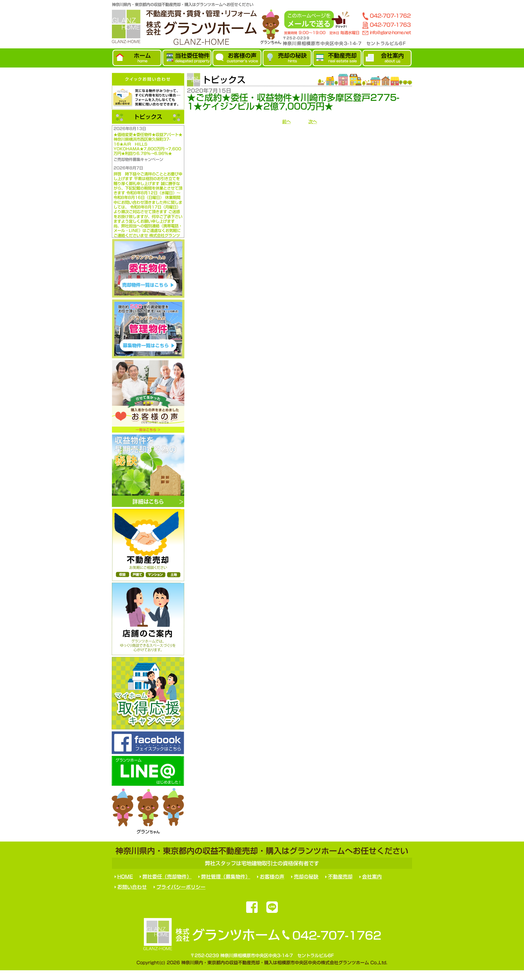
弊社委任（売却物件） (167, 876)
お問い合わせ (132, 886)
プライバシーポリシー (181, 886)
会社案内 (372, 877)
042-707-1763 (390, 24)
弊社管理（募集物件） (225, 876)
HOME (125, 876)
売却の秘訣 (306, 876)
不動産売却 (340, 876)
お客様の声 (272, 876)
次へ (312, 121)
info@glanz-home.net (390, 32)
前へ (286, 121)
